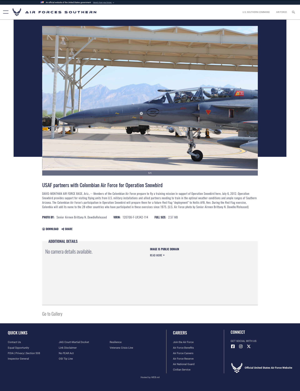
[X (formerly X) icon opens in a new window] (248, 346)
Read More (156, 255)
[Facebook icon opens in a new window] (233, 346)
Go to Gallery (52, 313)
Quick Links (17, 333)
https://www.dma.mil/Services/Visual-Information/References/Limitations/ (186, 275)
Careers (180, 333)
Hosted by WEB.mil (150, 377)
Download (51, 229)
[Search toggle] (294, 12)
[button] (104, 2)
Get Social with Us (243, 341)
